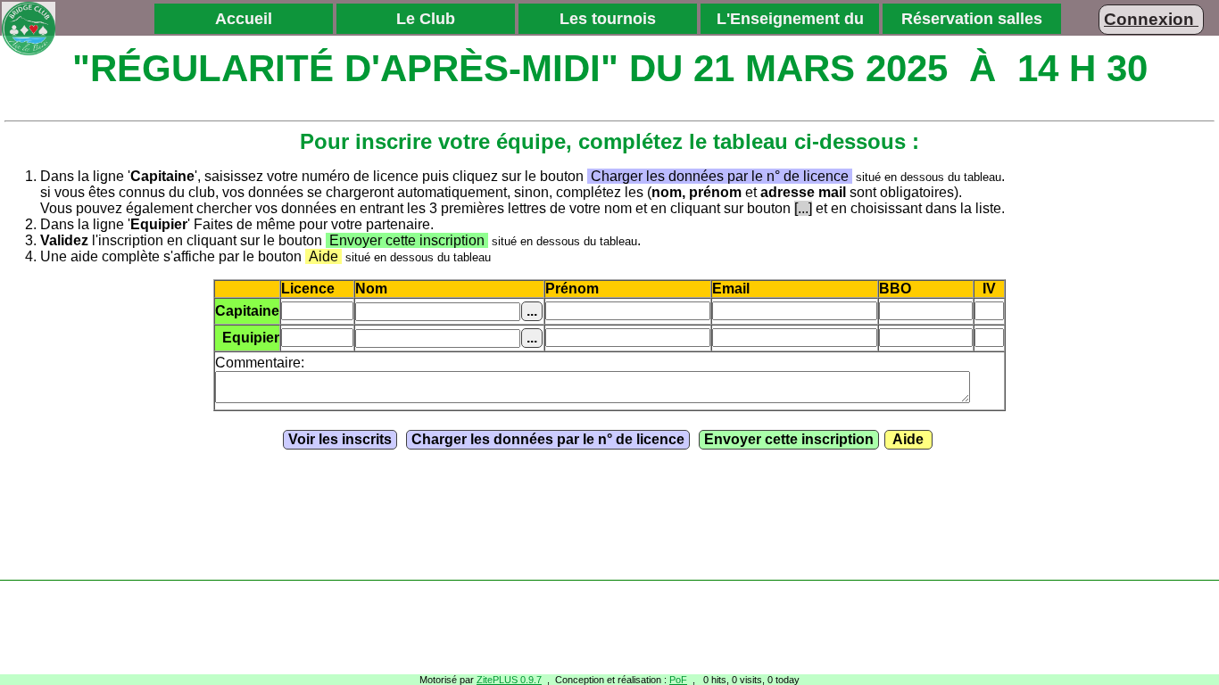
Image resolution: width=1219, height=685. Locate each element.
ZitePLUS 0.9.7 (509, 679)
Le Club (425, 18)
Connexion (1151, 19)
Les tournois (608, 18)
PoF (678, 679)
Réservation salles (971, 18)
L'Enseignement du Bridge (790, 21)
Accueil (243, 18)
